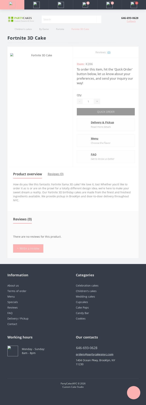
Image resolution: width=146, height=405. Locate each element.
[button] (61, 4)
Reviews (12, 307)
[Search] (98, 19)
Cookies (81, 318)
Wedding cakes (85, 296)
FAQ (93, 154)
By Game (44, 29)
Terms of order (16, 291)
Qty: (79, 95)
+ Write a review (28, 248)
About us (13, 285)
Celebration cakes (87, 285)
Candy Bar (82, 313)
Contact (12, 324)
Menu (94, 138)
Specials (12, 302)
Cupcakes (82, 302)
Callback (131, 21)
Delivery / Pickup (18, 318)
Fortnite (60, 29)
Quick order (105, 112)
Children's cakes (23, 29)
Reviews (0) (55, 174)
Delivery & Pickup (102, 122)
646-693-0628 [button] (86, 348)
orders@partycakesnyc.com (94, 354)
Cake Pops (82, 307)
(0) (108, 52)
